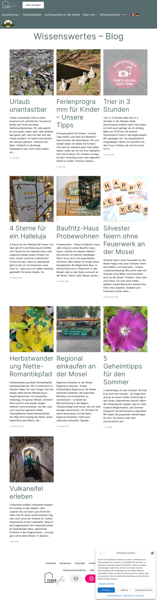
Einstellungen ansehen (143, 590)
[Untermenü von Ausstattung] (19, 15)
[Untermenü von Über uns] (96, 15)
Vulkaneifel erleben (26, 492)
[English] (128, 14)
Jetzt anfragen (33, 5)
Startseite (51, 563)
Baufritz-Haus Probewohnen (77, 232)
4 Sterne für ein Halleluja (28, 232)
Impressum (139, 595)
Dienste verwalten (106, 583)
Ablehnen (124, 590)
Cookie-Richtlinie (114, 595)
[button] (152, 553)
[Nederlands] (124, 14)
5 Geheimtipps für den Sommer (122, 370)
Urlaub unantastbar (28, 105)
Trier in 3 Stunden (116, 105)
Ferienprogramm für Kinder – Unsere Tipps (78, 113)
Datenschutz (128, 595)
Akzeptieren (106, 590)
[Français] (133, 14)
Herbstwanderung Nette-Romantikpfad (31, 366)
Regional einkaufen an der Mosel (76, 366)
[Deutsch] (137, 14)
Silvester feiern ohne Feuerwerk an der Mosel (124, 240)
